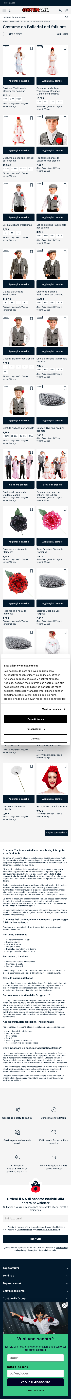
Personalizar (33, 729)
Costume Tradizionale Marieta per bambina (14, 89)
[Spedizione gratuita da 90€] (17, 1114)
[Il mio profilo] (60, 10)
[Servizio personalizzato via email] (17, 1138)
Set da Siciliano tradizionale (18, 224)
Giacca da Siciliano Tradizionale (13, 293)
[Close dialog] (64, 1305)
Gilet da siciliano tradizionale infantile (51, 360)
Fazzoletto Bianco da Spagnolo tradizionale (48, 159)
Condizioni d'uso (24, 1230)
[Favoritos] (10, 10)
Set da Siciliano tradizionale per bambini (51, 226)
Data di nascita (17, 1367)
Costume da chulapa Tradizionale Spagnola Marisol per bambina (48, 91)
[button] (4, 10)
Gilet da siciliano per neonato (18, 428)
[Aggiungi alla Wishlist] (32, 48)
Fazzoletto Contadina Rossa (51, 806)
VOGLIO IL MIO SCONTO (35, 1382)
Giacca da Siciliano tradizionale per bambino (49, 293)
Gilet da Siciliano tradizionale (18, 358)
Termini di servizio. (47, 1250)
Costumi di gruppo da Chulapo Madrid (14, 493)
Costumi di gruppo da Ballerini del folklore (48, 493)
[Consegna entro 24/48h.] (53, 1114)
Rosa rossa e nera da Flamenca (14, 612)
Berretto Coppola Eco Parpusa (48, 612)
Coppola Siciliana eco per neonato (50, 429)
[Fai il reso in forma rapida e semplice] (53, 1138)
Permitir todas (35, 719)
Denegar (35, 738)
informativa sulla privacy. (48, 1230)
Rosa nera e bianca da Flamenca (15, 550)
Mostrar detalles (51, 709)
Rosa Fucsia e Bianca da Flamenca (49, 550)
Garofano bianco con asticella (14, 808)
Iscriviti (35, 1238)
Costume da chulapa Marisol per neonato (18, 159)
